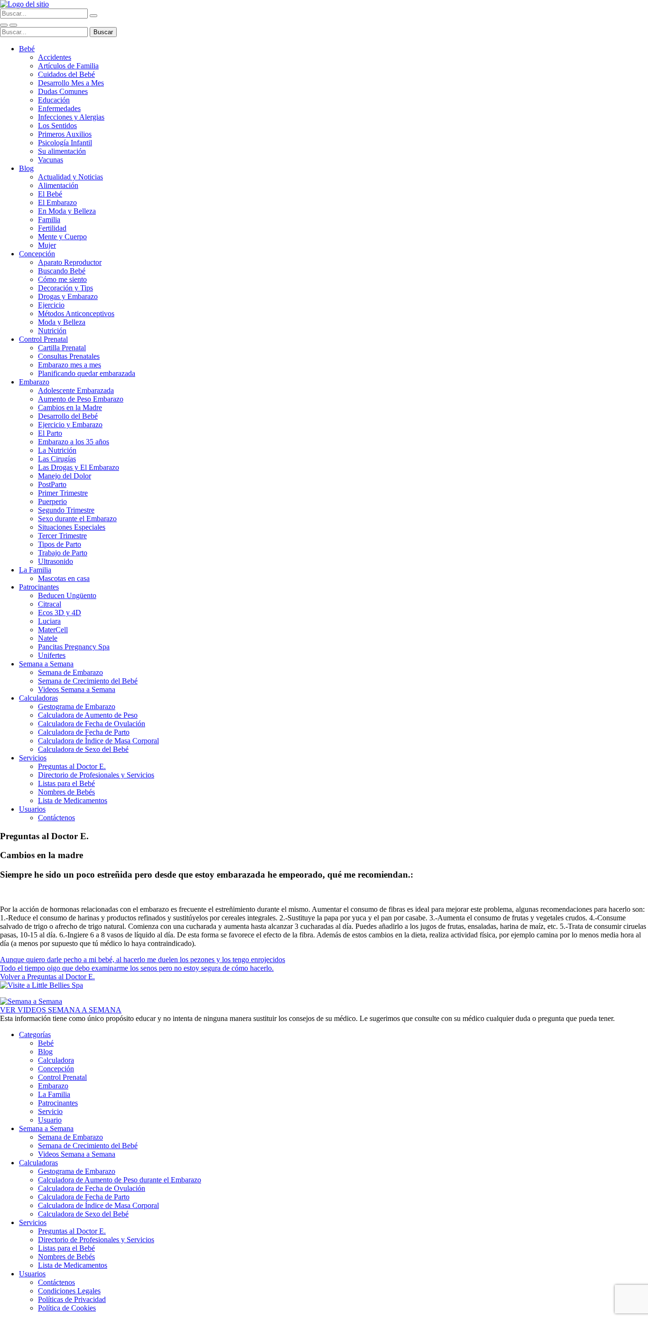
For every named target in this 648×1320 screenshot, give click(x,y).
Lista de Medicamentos (72, 800)
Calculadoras (38, 698)
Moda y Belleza (61, 322)
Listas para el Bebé (66, 783)
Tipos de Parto (59, 544)
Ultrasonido (55, 561)
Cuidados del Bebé (66, 74)
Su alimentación (62, 151)
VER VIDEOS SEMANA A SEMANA (60, 1010)
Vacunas (50, 160)
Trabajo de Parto (62, 553)
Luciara (49, 621)
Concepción (37, 254)
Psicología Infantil (65, 143)
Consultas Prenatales (69, 356)
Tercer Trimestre (62, 536)
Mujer (47, 245)
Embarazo (34, 382)
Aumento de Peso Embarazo (80, 399)
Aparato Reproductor (70, 262)
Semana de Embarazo (70, 672)
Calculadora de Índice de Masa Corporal (98, 741)
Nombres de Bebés (66, 792)
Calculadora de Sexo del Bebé (83, 749)
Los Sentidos (57, 126)
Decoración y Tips (65, 288)
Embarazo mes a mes (69, 365)
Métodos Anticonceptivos (76, 313)
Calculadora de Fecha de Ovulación (91, 724)
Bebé (27, 49)
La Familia (35, 570)
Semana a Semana (46, 664)
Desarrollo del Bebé (68, 416)
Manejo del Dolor (64, 476)
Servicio (50, 1111)
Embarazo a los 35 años (73, 442)
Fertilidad (52, 228)
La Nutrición (57, 450)
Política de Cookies (67, 1308)
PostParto (52, 484)
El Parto (50, 433)
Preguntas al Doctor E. (72, 766)
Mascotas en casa (64, 578)
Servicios (32, 758)
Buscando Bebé (61, 271)
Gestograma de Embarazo (76, 706)
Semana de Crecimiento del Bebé (88, 681)
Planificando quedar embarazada (86, 373)
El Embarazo (57, 202)
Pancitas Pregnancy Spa (74, 647)
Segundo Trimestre (66, 510)
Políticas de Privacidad (72, 1299)
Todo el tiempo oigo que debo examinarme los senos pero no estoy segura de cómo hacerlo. (137, 968)
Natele (47, 638)
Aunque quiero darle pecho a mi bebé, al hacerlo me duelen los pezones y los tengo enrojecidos (142, 959)
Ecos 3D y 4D (59, 613)
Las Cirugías (57, 459)
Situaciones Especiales (71, 527)
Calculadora (56, 1060)
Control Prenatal (43, 339)
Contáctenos (56, 818)
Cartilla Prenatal (62, 348)
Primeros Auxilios (65, 134)
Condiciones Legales (69, 1291)
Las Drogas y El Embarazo (78, 467)
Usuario (50, 1120)
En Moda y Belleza (67, 211)
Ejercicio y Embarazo (70, 425)
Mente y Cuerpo (62, 237)
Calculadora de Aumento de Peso (88, 715)
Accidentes (54, 57)
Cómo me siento (62, 279)
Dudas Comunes (63, 91)
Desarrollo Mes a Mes (71, 83)
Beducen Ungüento (67, 595)
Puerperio (52, 501)
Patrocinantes (39, 587)
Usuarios (32, 809)
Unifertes (51, 655)
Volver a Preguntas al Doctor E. (47, 977)
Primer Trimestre (63, 493)
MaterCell (53, 630)
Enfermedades (59, 108)
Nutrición (52, 331)
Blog (26, 168)
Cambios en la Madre (70, 407)
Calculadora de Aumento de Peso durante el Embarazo (119, 1180)
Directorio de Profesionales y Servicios (96, 775)
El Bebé (50, 194)
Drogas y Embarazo (68, 296)
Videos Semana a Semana (76, 689)
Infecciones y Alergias (71, 117)
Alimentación (58, 185)
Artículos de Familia (68, 66)
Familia (49, 219)
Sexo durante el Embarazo (77, 519)
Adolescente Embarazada (76, 390)
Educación (54, 100)
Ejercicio (51, 305)
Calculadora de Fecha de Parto (84, 732)
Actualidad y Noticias (70, 177)
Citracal (49, 604)
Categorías (35, 1034)
